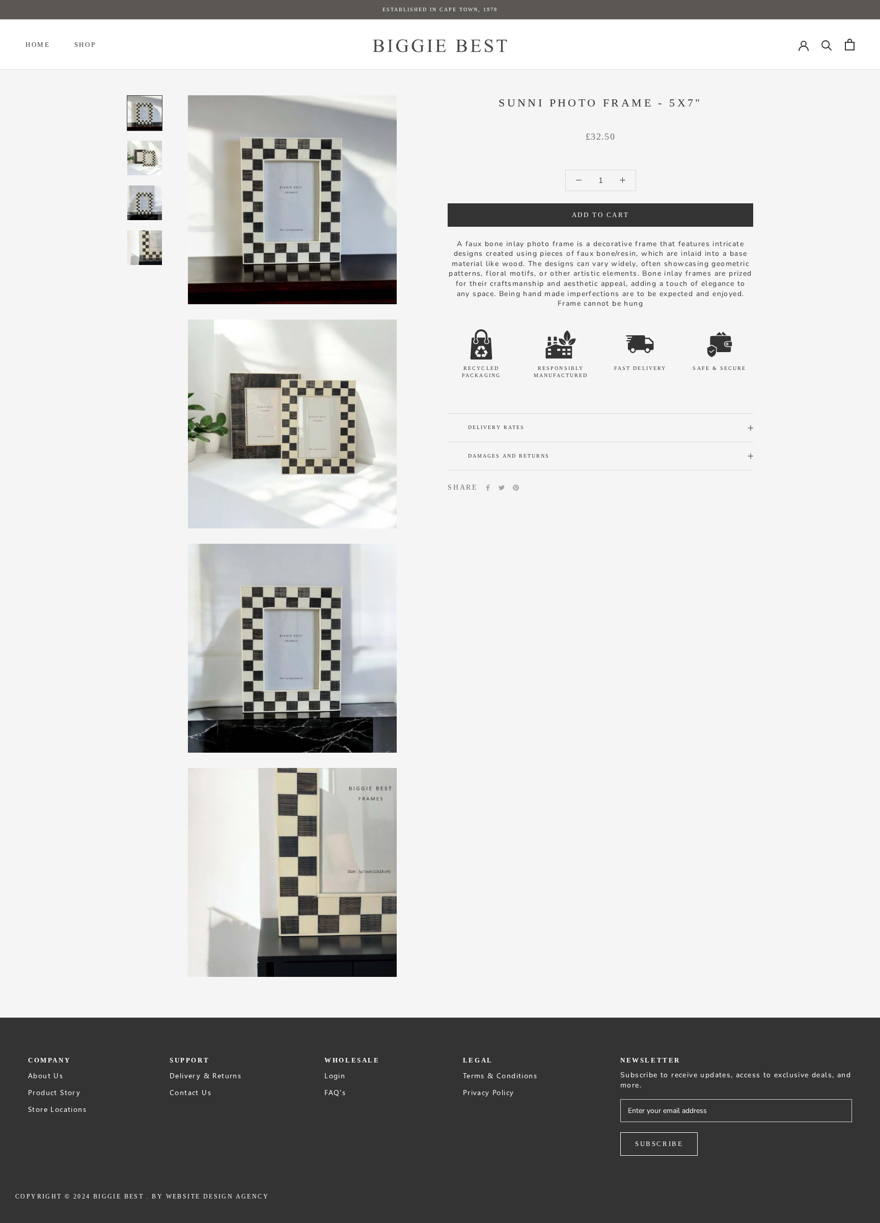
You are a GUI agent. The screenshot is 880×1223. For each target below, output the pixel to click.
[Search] (826, 44)
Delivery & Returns (205, 1075)
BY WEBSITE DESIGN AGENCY (210, 1196)
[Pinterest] (516, 488)
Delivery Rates (496, 427)
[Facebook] (488, 488)
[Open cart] (850, 44)
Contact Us (190, 1092)
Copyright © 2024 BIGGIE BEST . (82, 1196)
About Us (45, 1075)
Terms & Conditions (500, 1075)
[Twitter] (502, 488)
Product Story (54, 1092)
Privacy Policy (488, 1092)
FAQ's (335, 1092)
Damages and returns (509, 456)
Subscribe (659, 1144)
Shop (85, 44)
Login (334, 1075)
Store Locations (57, 1109)
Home (37, 44)
